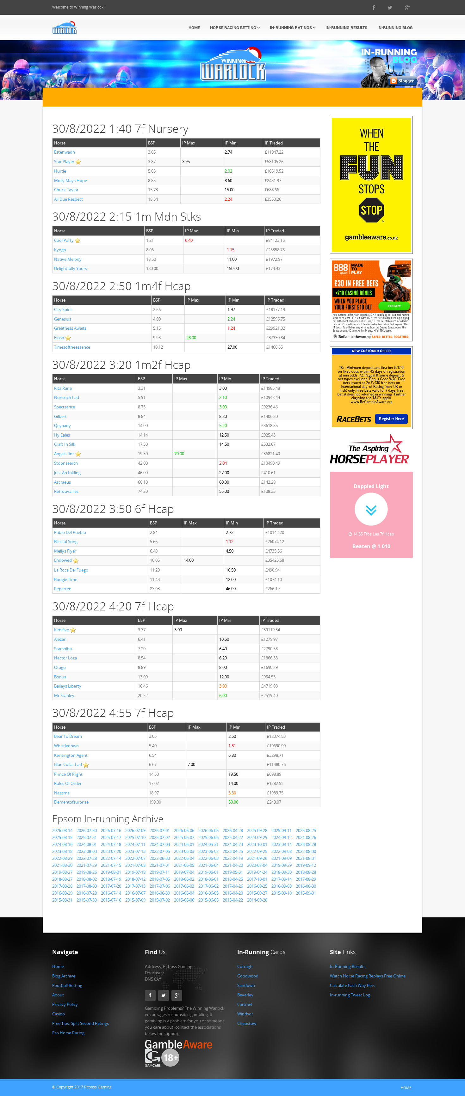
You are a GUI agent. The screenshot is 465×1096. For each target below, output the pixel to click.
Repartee (62, 588)
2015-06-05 (208, 900)
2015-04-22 (233, 900)
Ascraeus (62, 482)
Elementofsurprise (71, 802)
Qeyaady (62, 425)
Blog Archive (63, 976)
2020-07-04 (257, 865)
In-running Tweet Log (350, 995)
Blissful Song (66, 541)
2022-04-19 (233, 858)
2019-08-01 (111, 872)
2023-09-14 (281, 844)
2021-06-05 (184, 865)
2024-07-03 (160, 844)
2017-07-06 (160, 886)
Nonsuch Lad (66, 397)
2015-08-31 (62, 900)
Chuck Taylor (66, 190)
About (58, 995)
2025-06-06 (208, 837)
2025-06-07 (184, 837)
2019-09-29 (281, 865)
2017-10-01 (257, 879)
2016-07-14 (111, 893)
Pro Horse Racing (68, 1033)
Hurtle (60, 171)
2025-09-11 (281, 830)
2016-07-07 (135, 893)
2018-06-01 (208, 879)
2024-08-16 (62, 844)
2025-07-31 (87, 837)
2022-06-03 (208, 858)
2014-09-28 (257, 900)
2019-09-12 (306, 865)
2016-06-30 (160, 893)
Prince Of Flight (68, 774)
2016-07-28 (87, 893)
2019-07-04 (184, 872)
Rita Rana (63, 388)
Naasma (62, 793)
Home (194, 27)
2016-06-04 (184, 893)
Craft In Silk (64, 444)
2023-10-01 (257, 844)
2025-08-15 (62, 837)
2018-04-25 (233, 879)
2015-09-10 (281, 893)
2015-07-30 (87, 900)
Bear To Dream (68, 736)
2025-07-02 (160, 837)
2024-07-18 (111, 844)
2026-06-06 (184, 830)
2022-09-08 (281, 851)
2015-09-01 (306, 893)
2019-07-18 (135, 872)
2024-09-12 (281, 837)
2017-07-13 (135, 886)
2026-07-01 (160, 830)
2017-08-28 (62, 886)
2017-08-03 (87, 886)
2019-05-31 (233, 872)
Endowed (63, 560)
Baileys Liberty (67, 686)
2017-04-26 (233, 886)
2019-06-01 (208, 872)
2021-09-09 (281, 858)
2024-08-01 (87, 844)
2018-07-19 (111, 879)
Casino (58, 1014)
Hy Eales (62, 435)
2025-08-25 (306, 830)
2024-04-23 (233, 844)
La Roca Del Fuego (71, 570)
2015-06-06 (184, 900)
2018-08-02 (87, 879)
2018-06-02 (184, 879)
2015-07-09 (135, 900)
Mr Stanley (64, 695)
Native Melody (68, 259)
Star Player (64, 161)
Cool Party (64, 240)
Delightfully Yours (70, 268)
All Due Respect (68, 199)
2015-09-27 (257, 893)
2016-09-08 (281, 886)
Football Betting (67, 985)
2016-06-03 (208, 893)
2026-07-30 (87, 830)
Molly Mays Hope (70, 180)
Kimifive (61, 630)
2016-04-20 (233, 893)
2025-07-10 (135, 837)
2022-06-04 (184, 858)
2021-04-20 (233, 865)
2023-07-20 (111, 851)
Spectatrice (64, 407)
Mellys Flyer (65, 551)
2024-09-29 (257, 837)
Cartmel (244, 1004)
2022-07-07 (135, 858)
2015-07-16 (111, 900)
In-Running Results (346, 27)
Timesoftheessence (72, 347)
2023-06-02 (208, 851)
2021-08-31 (306, 858)
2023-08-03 (87, 851)
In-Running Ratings (291, 27)
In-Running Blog (395, 27)
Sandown (246, 985)
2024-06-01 (184, 844)
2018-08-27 (62, 879)
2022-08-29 (62, 858)
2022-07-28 (87, 858)
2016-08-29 (62, 893)
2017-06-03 (184, 886)
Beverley (245, 995)
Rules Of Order (68, 783)
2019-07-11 (160, 872)
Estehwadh (64, 152)
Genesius (62, 319)
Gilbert (60, 416)
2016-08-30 (306, 886)
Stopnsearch (66, 463)
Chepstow (246, 1023)
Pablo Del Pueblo (70, 532)
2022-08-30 (306, 851)
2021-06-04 (208, 865)
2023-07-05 (160, 851)
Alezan (60, 639)
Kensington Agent (71, 755)
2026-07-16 (111, 830)
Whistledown (66, 746)
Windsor (245, 1014)
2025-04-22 (233, 837)
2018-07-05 (160, 879)
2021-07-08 (135, 865)
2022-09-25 (257, 851)
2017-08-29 (306, 879)
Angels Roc (64, 453)
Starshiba (63, 649)
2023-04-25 (233, 851)
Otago (60, 667)
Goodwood (247, 976)
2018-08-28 (306, 872)
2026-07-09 (135, 830)
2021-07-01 (160, 865)
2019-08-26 (87, 872)
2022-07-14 (111, 858)
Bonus (60, 677)
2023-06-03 (184, 851)
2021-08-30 (62, 865)
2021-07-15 (111, 865)
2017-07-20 (111, 886)
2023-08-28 (306, 844)
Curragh (244, 966)
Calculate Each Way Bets (352, 985)
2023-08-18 (62, 851)
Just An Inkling (67, 472)
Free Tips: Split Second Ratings (80, 1023)
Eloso (59, 337)
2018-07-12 (135, 879)
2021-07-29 (87, 865)
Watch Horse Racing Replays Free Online (368, 976)
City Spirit (63, 309)
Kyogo (60, 250)
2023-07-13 (135, 851)
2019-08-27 (62, 872)
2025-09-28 (257, 830)
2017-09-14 (281, 879)
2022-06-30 (160, 858)
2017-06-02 (208, 886)
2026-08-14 (62, 830)
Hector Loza (65, 658)
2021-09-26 (257, 858)
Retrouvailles (66, 491)
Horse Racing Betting (233, 27)
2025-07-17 (111, 837)
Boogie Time (65, 579)
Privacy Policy (65, 1004)
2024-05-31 (208, 844)
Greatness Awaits (70, 328)
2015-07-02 (160, 900)
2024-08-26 (306, 837)
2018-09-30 (281, 872)
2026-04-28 (233, 830)
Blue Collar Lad (68, 764)
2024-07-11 (135, 844)
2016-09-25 (257, 886)
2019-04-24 (257, 872)
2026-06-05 (208, 830)
